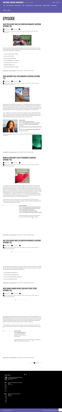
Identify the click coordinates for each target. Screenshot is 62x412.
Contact (23, 5)
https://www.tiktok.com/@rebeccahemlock (29, 210)
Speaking (8, 10)
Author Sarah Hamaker (7, 410)
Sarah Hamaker (7, 29)
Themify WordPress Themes (54, 410)
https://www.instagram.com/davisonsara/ (30, 124)
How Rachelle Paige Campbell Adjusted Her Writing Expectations (15, 378)
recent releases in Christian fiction (25, 31)
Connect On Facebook (46, 5)
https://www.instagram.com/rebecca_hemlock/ (31, 208)
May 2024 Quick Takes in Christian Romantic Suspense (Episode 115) (22, 241)
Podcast (4, 10)
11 (32, 362)
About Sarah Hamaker (9, 5)
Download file (5, 70)
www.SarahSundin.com (21, 332)
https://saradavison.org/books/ (28, 121)
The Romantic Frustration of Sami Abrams (14, 394)
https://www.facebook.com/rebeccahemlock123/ (32, 206)
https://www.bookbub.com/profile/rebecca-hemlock (32, 212)
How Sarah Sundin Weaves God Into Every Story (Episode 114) (20, 289)
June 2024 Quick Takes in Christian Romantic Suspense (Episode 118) (22, 25)
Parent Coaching (53, 5)
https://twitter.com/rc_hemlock (28, 209)
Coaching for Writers (29, 5)
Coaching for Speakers (38, 5)
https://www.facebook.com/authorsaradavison (31, 122)
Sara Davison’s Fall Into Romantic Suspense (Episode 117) (21, 77)
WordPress (47, 410)
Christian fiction (7, 31)
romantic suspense (34, 83)
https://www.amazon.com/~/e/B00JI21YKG (32, 129)
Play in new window (12, 70)
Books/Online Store (18, 5)
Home (4, 5)
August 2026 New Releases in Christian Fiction (15, 383)
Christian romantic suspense (14, 31)
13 (36, 362)
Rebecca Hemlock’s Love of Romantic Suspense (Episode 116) (19, 158)
